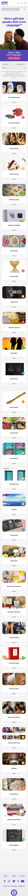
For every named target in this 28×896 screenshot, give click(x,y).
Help (6, 876)
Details (14, 102)
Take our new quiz (14, 58)
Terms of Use (7, 886)
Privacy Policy (14, 886)
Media (14, 876)
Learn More (16, 10)
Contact (22, 876)
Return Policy (21, 886)
